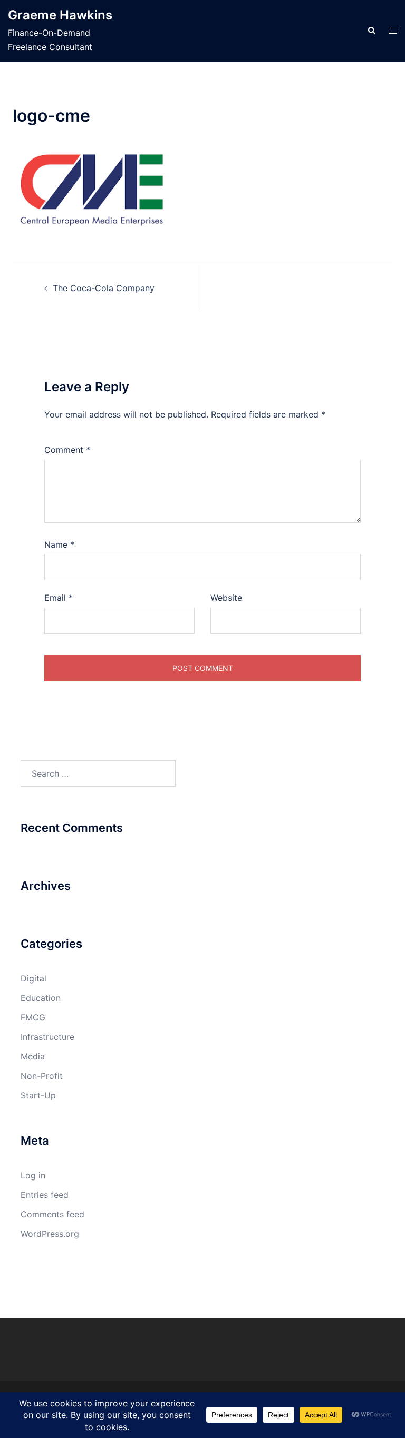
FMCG (33, 1017)
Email (58, 597)
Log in (33, 1175)
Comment (67, 449)
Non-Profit (42, 1075)
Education (41, 998)
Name (59, 544)
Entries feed (45, 1194)
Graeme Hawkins (60, 15)
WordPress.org (50, 1233)
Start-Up (38, 1095)
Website (226, 597)
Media (33, 1056)
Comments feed (52, 1214)
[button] (371, 31)
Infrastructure (47, 1037)
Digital (33, 978)
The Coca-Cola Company (104, 288)
